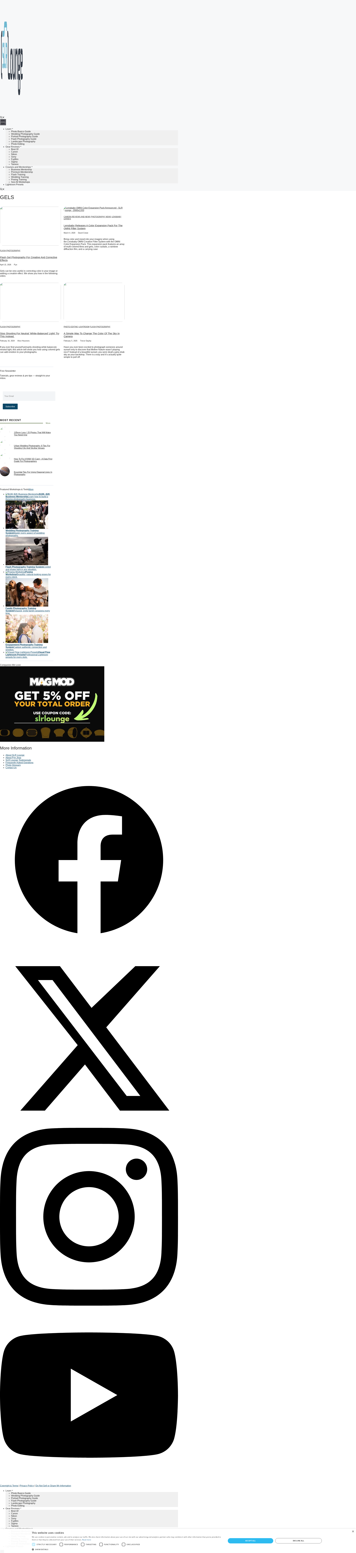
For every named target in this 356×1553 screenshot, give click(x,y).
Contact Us (11, 767)
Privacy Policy (27, 1486)
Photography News (101, 217)
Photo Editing (17, 144)
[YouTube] (89, 1483)
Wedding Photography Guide (25, 134)
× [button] (353, 1531)
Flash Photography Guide (23, 139)
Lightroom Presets (15, 184)
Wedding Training (20, 177)
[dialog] (178, 1541)
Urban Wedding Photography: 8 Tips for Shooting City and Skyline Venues (32, 446)
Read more (86, 1540)
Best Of (14, 149)
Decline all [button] (298, 1541)
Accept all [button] (250, 1541)
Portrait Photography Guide (24, 136)
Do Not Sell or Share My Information (53, 1486)
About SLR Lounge (15, 755)
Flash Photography (10, 251)
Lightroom (84, 327)
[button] (2, 118)
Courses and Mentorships (18, 167)
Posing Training (19, 179)
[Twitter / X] (89, 1126)
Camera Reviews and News (77, 217)
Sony (13, 157)
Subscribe (10, 406)
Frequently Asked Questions (19, 762)
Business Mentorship (21, 169)
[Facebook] (89, 948)
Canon (14, 152)
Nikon (14, 154)
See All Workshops (20, 182)
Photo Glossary (13, 765)
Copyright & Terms (9, 1486)
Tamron (14, 164)
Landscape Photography (23, 141)
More (48, 423)
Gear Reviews (13, 147)
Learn (8, 129)
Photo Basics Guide (21, 131)
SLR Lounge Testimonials (18, 760)
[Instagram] (89, 1305)
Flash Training (18, 174)
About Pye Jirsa (13, 757)
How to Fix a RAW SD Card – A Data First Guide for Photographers (33, 460)
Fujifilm (14, 159)
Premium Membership (22, 172)
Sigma (14, 162)
